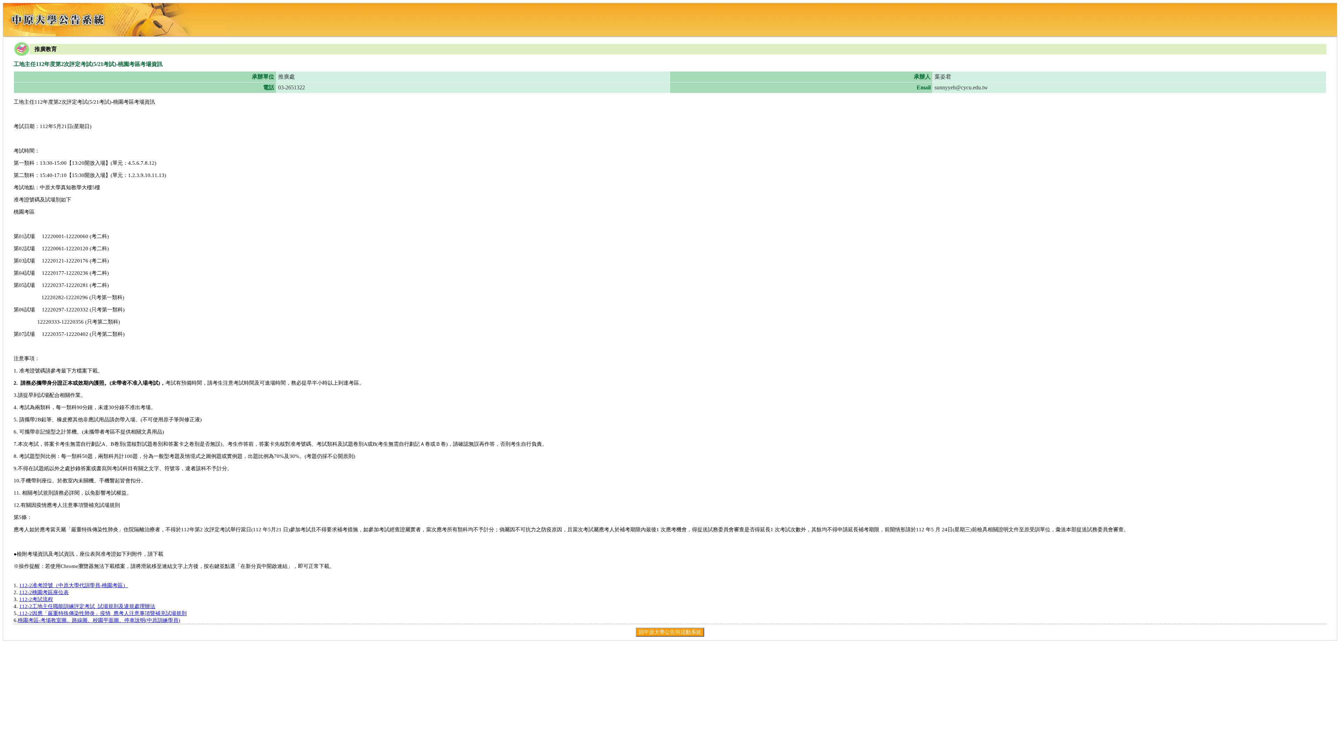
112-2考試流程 (36, 599)
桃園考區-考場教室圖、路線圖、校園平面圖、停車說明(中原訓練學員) (99, 620)
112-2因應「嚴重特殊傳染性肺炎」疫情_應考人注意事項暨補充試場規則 (102, 613)
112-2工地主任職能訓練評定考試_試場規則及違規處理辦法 (87, 606)
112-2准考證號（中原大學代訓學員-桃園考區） (73, 585)
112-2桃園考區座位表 (44, 592)
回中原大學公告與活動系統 (670, 632)
